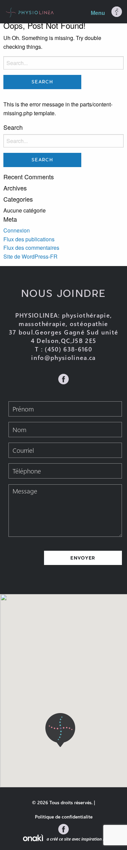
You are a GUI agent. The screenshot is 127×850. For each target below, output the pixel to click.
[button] (60, 730)
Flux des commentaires (31, 247)
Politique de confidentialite (63, 816)
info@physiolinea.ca (63, 357)
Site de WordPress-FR (30, 256)
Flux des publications (29, 239)
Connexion (16, 230)
